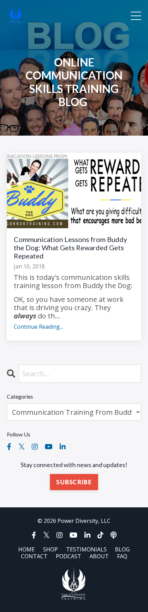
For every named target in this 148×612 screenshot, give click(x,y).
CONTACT (34, 556)
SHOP (50, 549)
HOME (26, 549)
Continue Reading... (38, 327)
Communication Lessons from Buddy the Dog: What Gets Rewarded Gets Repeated (70, 247)
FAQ (122, 556)
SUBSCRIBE (74, 482)
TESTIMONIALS (86, 549)
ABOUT (99, 556)
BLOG (122, 549)
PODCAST (68, 556)
